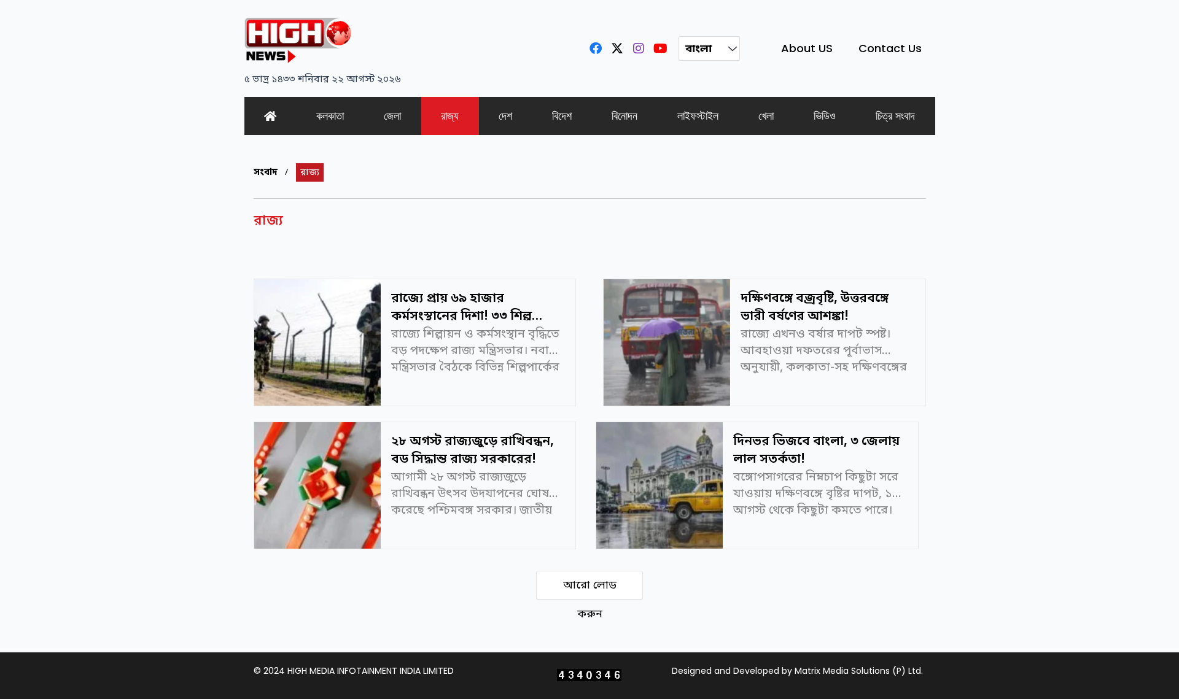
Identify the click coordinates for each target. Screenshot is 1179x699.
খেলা (766, 115)
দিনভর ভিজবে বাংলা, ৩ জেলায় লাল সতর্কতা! (816, 448)
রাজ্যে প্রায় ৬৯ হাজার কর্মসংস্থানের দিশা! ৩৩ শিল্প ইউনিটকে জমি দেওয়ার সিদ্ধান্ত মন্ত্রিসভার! (471, 305)
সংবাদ (266, 172)
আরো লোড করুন (590, 589)
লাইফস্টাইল (697, 115)
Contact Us (890, 48)
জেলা (392, 115)
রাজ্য (450, 115)
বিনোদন (624, 115)
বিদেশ (562, 115)
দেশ (505, 115)
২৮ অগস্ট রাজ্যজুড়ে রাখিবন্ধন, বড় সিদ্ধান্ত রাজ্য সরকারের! (472, 448)
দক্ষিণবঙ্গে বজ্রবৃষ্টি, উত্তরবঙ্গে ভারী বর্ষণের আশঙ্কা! (815, 305)
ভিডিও (825, 115)
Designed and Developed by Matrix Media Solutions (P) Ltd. (797, 671)
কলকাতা (330, 115)
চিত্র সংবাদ (895, 115)
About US (807, 48)
